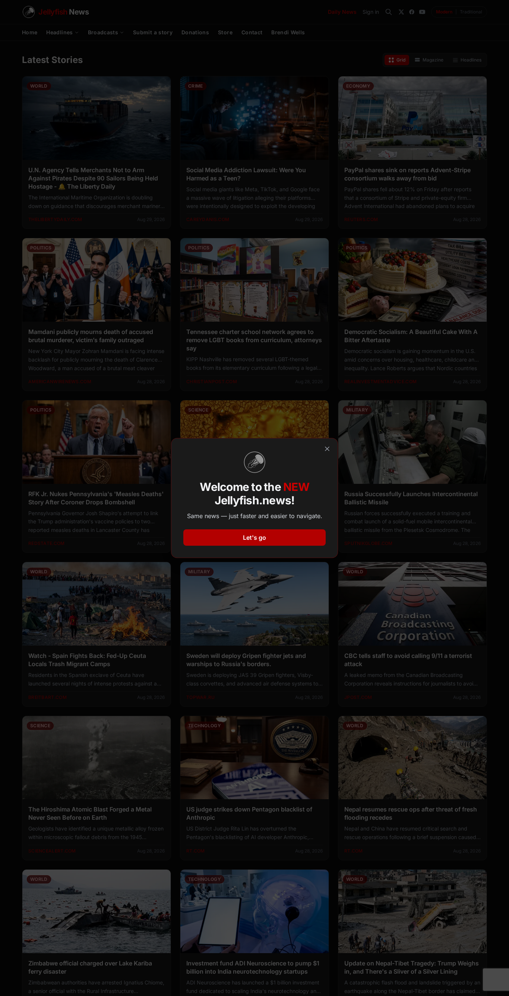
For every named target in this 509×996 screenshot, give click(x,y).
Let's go (254, 537)
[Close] (327, 449)
